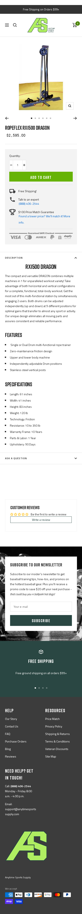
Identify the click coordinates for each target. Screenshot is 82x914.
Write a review (41, 519)
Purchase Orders (15, 741)
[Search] (15, 25)
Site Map (50, 756)
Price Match (52, 719)
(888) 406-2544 (29, 203)
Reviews (10, 756)
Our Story (11, 719)
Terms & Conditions (57, 741)
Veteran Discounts (56, 749)
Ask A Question (16, 458)
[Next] (75, 118)
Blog (8, 749)
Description (14, 258)
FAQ (7, 734)
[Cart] (75, 25)
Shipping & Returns (57, 734)
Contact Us (11, 726)
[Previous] (7, 118)
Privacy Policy (53, 726)
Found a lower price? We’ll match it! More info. (44, 219)
